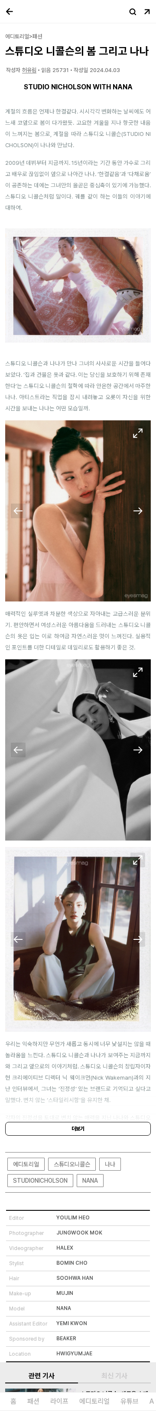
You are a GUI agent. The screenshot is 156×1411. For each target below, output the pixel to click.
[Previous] (18, 511)
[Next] (138, 511)
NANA (90, 1180)
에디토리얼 (26, 1164)
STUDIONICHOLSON (40, 1180)
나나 (110, 1164)
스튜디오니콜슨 (72, 1164)
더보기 (78, 1129)
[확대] (138, 433)
